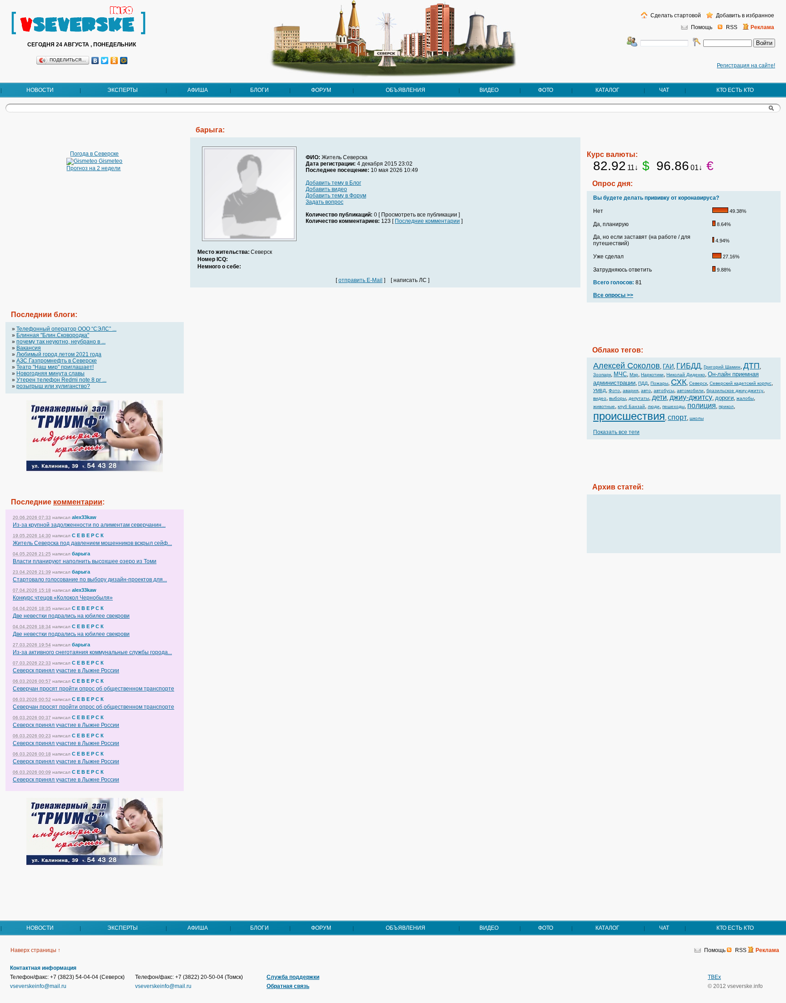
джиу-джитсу (691, 397)
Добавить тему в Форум (336, 195)
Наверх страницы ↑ (35, 950)
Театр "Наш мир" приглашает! (55, 367)
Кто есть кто (735, 90)
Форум (321, 90)
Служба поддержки (293, 977)
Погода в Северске (94, 154)
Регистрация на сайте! (746, 65)
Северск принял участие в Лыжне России (66, 670)
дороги (724, 397)
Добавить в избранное (744, 15)
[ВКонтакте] (95, 60)
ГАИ (668, 366)
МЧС (620, 374)
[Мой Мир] (124, 60)
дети (659, 397)
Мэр (634, 374)
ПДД (643, 383)
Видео (489, 90)
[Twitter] (105, 60)
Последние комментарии (427, 221)
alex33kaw (84, 517)
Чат (664, 90)
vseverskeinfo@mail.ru (38, 986)
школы (697, 418)
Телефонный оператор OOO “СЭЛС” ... (66, 329)
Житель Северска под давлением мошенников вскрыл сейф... (92, 543)
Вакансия (28, 348)
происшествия (629, 416)
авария (630, 390)
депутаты (639, 398)
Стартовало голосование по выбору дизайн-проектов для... (90, 579)
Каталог (607, 90)
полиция (701, 405)
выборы (617, 398)
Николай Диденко (685, 374)
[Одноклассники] (114, 60)
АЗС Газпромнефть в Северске (56, 361)
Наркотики (652, 374)
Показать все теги (616, 432)
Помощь (701, 27)
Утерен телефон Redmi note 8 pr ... (61, 380)
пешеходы (673, 406)
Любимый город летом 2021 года (58, 354)
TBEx (714, 977)
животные (604, 406)
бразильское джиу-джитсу (734, 390)
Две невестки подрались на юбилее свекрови (71, 616)
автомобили (690, 390)
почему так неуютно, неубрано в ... (61, 341)
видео (599, 398)
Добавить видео (326, 189)
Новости (40, 90)
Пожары (659, 383)
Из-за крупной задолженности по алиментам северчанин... (89, 525)
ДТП (751, 365)
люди (654, 406)
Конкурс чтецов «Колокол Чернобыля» (63, 598)
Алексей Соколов (626, 365)
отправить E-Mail (360, 280)
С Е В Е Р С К (88, 535)
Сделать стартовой (675, 15)
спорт (677, 417)
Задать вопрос (324, 202)
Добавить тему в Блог (333, 183)
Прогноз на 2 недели (93, 168)
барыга (81, 553)
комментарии (77, 502)
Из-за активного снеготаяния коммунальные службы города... (92, 652)
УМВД (599, 390)
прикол (726, 406)
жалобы (745, 398)
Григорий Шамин (722, 366)
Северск (698, 383)
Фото (545, 90)
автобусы (664, 390)
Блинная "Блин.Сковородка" (52, 335)
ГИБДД (688, 366)
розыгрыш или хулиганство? (53, 386)
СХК (678, 382)
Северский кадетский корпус (740, 383)
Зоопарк (602, 374)
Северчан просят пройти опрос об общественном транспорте (93, 688)
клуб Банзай (631, 406)
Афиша (197, 90)
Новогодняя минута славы (50, 373)
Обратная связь (288, 986)
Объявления (405, 90)
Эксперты (122, 90)
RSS (731, 27)
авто (646, 390)
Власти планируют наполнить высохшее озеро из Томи (84, 561)
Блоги (259, 90)
